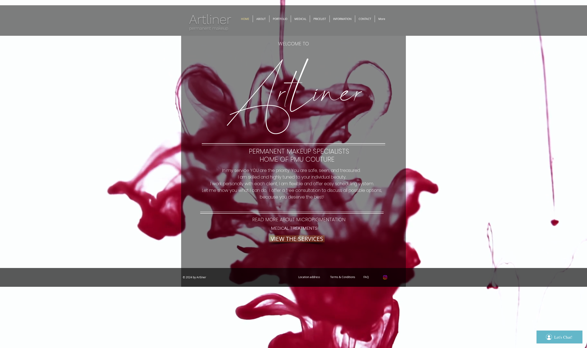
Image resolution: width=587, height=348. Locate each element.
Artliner (210, 19)
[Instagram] (385, 277)
